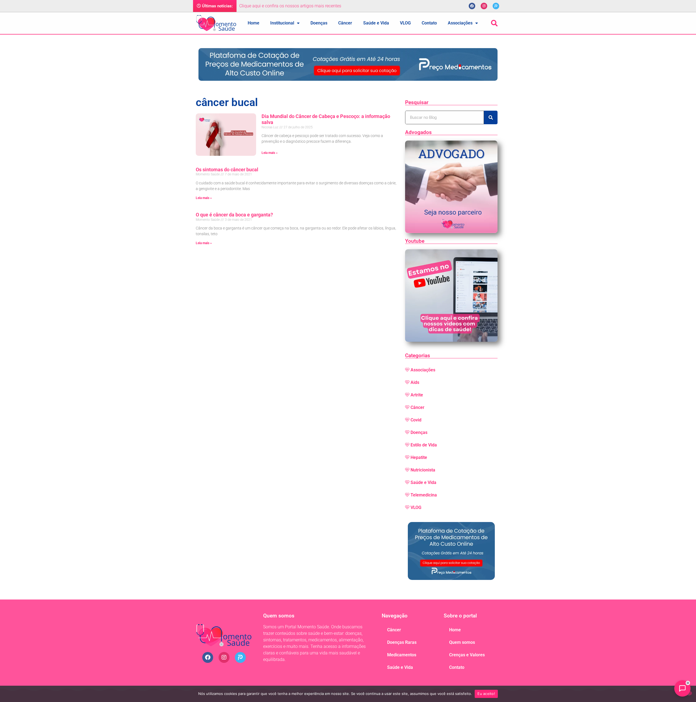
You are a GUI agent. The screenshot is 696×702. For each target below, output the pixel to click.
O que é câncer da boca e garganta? (234, 215)
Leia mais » (270, 153)
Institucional (282, 23)
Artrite (417, 394)
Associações (460, 23)
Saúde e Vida (376, 23)
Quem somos (462, 642)
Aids (415, 382)
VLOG (405, 23)
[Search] (491, 117)
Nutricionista (423, 470)
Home (253, 23)
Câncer (345, 23)
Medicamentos (401, 654)
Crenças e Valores (467, 654)
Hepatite (419, 457)
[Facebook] (472, 6)
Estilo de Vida (424, 445)
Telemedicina (424, 495)
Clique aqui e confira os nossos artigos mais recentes (290, 5)
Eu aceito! (486, 693)
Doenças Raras (402, 642)
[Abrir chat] (682, 688)
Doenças (318, 23)
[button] (494, 23)
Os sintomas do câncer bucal (227, 169)
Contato (429, 23)
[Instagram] (484, 6)
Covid (416, 420)
